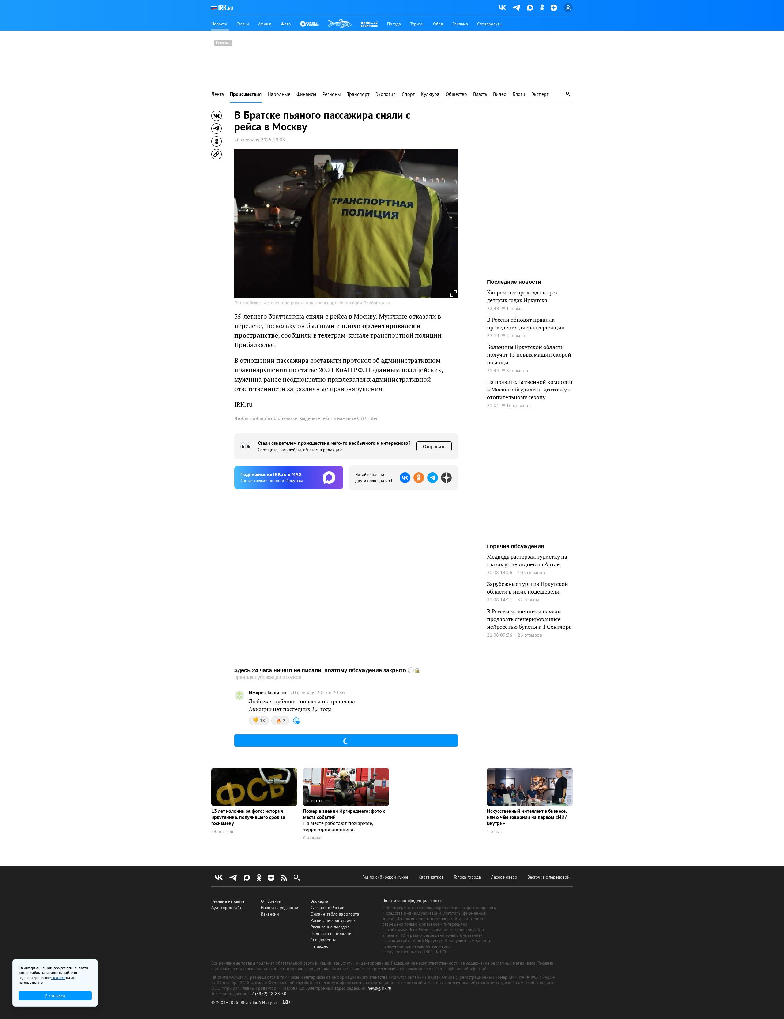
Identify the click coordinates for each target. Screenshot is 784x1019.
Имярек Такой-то (267, 692)
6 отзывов (312, 837)
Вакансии (270, 914)
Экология (385, 94)
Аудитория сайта (227, 907)
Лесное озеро (504, 877)
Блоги (519, 94)
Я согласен (55, 995)
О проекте (271, 901)
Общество (456, 94)
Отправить (434, 446)
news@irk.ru (379, 988)
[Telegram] (516, 8)
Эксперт (539, 94)
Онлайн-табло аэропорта (335, 914)
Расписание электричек (333, 920)
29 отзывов (222, 831)
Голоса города (467, 877)
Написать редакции (279, 907)
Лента (217, 94)
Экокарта (319, 901)
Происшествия (246, 94)
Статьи (242, 24)
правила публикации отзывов (267, 677)
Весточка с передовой (548, 877)
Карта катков (431, 877)
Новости (219, 24)
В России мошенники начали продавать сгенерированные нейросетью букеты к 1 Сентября (529, 619)
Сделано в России (328, 907)
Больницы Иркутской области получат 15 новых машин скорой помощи (529, 354)
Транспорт (358, 94)
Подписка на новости (331, 933)
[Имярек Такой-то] (239, 695)
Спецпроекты (489, 24)
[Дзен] (554, 8)
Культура (430, 94)
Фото (286, 24)
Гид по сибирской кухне (385, 877)
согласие (58, 977)
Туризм (417, 24)
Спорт (408, 94)
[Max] (530, 8)
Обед (438, 24)
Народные (279, 94)
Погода (394, 24)
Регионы (331, 94)
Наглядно (320, 946)
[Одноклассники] (542, 7)
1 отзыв (494, 831)
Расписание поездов (330, 927)
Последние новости (514, 282)
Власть (480, 94)
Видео (500, 94)
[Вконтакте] (502, 7)
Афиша (264, 24)
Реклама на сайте (227, 901)
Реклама (460, 24)
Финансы (306, 94)
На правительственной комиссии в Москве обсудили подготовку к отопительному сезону (529, 389)
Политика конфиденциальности (413, 900)
